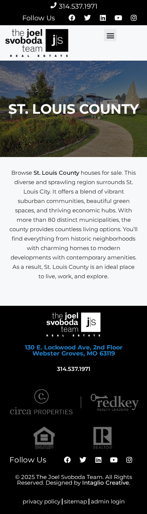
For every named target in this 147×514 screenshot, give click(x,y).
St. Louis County (56, 172)
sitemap (75, 501)
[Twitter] (87, 17)
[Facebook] (72, 17)
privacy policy (41, 501)
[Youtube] (118, 17)
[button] (110, 35)
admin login (108, 501)
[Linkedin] (103, 17)
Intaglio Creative (105, 482)
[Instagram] (134, 17)
